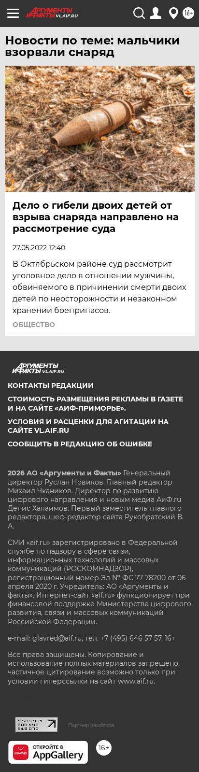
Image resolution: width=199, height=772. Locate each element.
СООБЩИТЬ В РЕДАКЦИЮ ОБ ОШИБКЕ (80, 444)
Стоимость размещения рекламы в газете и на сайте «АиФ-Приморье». (95, 403)
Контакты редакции (51, 385)
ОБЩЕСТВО (34, 324)
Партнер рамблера (91, 725)
